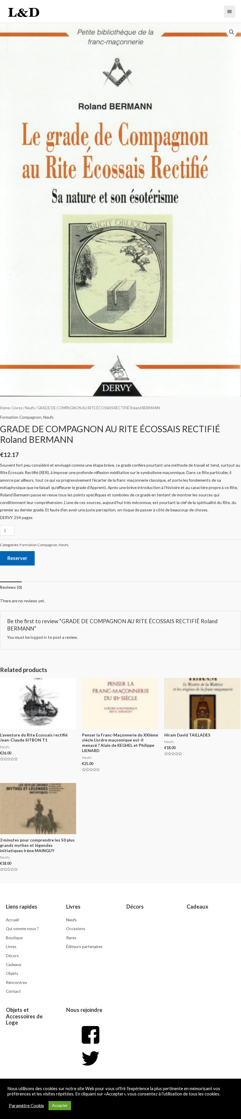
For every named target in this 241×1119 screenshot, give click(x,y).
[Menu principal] (229, 11)
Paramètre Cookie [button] (26, 1105)
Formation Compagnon (20, 417)
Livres (17, 408)
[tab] (11, 587)
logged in (39, 637)
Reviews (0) (11, 587)
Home (5, 408)
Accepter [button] (60, 1105)
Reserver (17, 558)
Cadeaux (197, 906)
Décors (135, 906)
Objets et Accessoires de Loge (24, 1016)
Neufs (30, 408)
